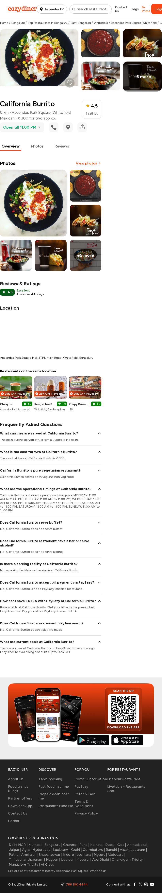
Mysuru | (100, 854)
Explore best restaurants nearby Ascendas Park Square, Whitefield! (57, 871)
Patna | (14, 854)
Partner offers (20, 798)
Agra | (27, 849)
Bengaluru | (53, 845)
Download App (20, 806)
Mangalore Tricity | (24, 864)
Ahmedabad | (138, 845)
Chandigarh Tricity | (128, 859)
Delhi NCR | (18, 845)
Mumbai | (35, 845)
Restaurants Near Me (56, 806)
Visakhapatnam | (133, 849)
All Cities (47, 864)
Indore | (69, 854)
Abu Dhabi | (101, 859)
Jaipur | (15, 849)
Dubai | (111, 845)
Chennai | (71, 845)
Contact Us (121, 9)
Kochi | (76, 849)
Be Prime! (146, 9)
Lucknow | (61, 849)
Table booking (50, 779)
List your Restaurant (123, 779)
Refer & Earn (84, 794)
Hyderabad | (42, 849)
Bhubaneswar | (50, 854)
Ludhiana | (85, 854)
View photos (86, 163)
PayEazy (81, 786)
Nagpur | (53, 859)
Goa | (121, 845)
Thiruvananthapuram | (27, 859)
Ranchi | (112, 849)
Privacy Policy (86, 813)
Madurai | (83, 859)
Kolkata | (97, 845)
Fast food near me (54, 786)
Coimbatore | (94, 849)
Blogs (135, 9)
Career (14, 821)
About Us (16, 779)
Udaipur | (68, 859)
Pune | (84, 845)
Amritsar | (29, 854)
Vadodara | (116, 854)
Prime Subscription (90, 779)
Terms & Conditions (83, 803)
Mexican (7, 118)
